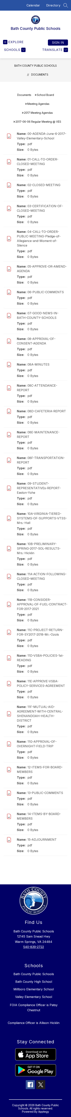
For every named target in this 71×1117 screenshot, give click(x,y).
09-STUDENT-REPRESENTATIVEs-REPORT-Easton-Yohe (39, 488)
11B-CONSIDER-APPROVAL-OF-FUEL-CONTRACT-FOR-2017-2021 (42, 604)
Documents (39, 74)
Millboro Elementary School (33, 989)
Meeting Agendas (38, 103)
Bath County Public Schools (35, 65)
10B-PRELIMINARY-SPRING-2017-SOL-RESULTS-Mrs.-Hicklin (39, 548)
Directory (53, 5)
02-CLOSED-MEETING (43, 185)
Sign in (58, 42)
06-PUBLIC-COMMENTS (45, 292)
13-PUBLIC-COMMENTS (45, 793)
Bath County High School (33, 981)
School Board (45, 94)
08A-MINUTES (38, 364)
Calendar (33, 5)
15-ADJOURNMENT (42, 839)
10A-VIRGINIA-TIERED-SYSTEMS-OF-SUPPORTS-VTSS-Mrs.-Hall (42, 518)
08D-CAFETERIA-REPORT (46, 411)
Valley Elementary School (33, 997)
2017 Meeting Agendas (38, 112)
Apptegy (43, 1111)
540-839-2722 (33, 947)
